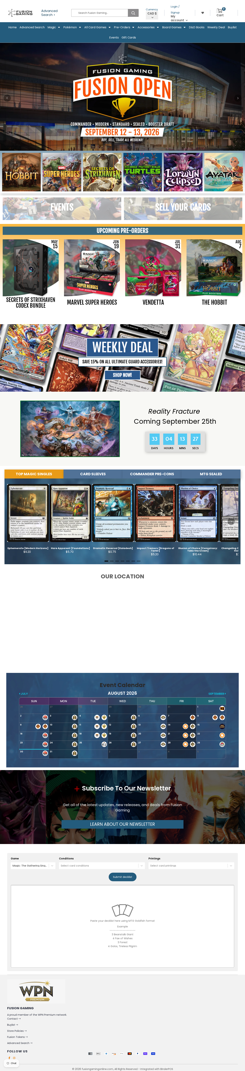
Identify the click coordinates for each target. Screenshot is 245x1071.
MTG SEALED (211, 474)
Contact (12, 1019)
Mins (182, 448)
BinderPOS (166, 1069)
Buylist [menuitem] (232, 27)
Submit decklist (122, 877)
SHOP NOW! (122, 375)
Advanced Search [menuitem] (32, 27)
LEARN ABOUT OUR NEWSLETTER (122, 824)
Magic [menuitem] (52, 27)
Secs (195, 448)
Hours (168, 448)
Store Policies (15, 1031)
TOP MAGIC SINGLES (34, 474)
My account (178, 18)
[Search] (133, 13)
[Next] (237, 98)
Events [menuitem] (114, 37)
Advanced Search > (49, 13)
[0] (219, 10)
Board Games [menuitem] (172, 27)
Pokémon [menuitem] (70, 27)
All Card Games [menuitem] (95, 27)
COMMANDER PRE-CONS (152, 474)
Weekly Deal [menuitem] (216, 27)
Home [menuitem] (12, 27)
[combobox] (61, 865)
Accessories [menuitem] (146, 27)
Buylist (11, 1025)
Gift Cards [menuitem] (129, 37)
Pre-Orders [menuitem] (122, 27)
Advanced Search (18, 1043)
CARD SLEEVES (93, 474)
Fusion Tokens (16, 1037)
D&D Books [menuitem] (196, 27)
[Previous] (7, 98)
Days (154, 448)
